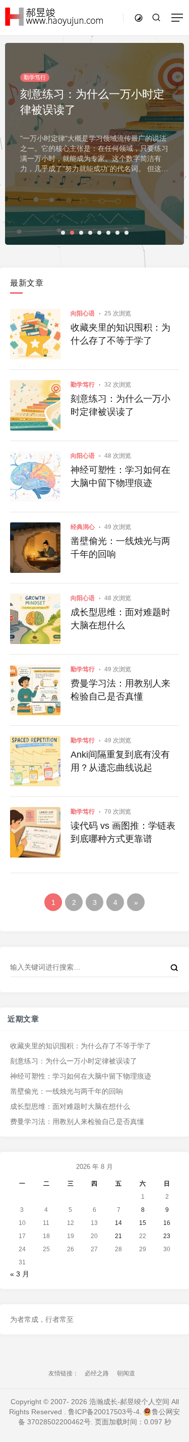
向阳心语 (83, 313)
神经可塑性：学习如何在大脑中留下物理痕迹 (120, 476)
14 (118, 1222)
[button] (63, 233)
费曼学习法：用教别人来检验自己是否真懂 (120, 689)
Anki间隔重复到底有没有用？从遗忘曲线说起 (120, 761)
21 (118, 1236)
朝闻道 (126, 1373)
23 (166, 1236)
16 (166, 1222)
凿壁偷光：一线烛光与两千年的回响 (120, 547)
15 (142, 1222)
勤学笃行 (83, 384)
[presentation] (151, 227)
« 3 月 (19, 1274)
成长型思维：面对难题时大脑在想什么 (120, 618)
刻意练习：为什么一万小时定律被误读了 (120, 405)
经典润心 (83, 526)
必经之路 (97, 1373)
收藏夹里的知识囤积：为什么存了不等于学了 (120, 334)
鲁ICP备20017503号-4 (104, 1412)
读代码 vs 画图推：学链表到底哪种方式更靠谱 (123, 832)
